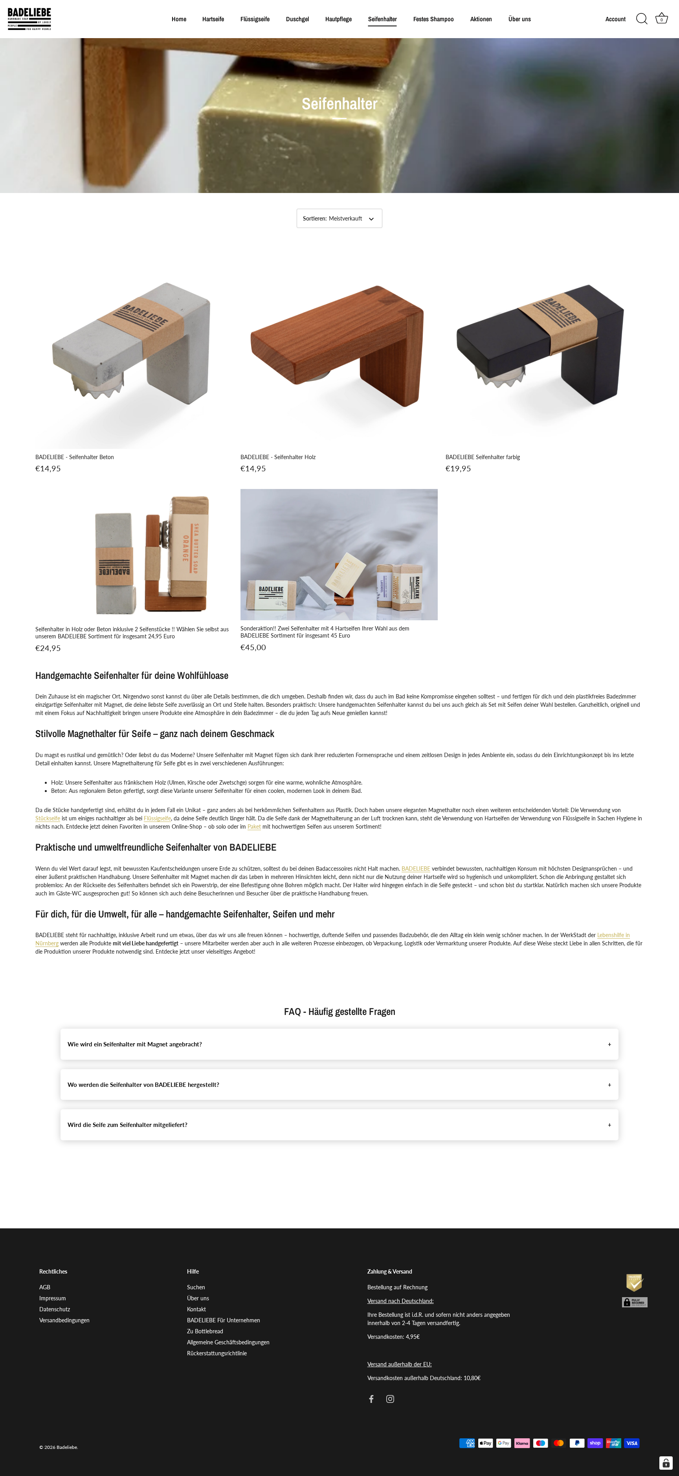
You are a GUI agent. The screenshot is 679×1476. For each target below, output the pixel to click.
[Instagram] (390, 1398)
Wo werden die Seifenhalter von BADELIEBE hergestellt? (143, 1084)
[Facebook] (371, 1398)
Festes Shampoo (433, 19)
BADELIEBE (416, 868)
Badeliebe (67, 1447)
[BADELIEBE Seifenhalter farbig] (544, 350)
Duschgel (297, 19)
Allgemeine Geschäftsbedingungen (228, 1342)
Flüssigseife (255, 19)
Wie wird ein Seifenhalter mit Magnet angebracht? (135, 1044)
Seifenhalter (382, 19)
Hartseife (213, 19)
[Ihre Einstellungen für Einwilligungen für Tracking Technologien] (666, 1463)
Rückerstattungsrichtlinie (217, 1353)
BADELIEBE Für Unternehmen (223, 1320)
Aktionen (481, 19)
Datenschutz (54, 1309)
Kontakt (196, 1309)
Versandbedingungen (64, 1320)
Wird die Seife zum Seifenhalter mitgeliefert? (127, 1124)
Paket (254, 826)
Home (179, 19)
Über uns (519, 19)
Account (616, 19)
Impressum (52, 1298)
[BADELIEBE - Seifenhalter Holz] (339, 350)
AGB (44, 1287)
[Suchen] (641, 19)
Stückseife (47, 818)
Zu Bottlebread (205, 1331)
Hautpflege (338, 19)
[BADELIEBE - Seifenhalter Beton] (134, 350)
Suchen (196, 1287)
